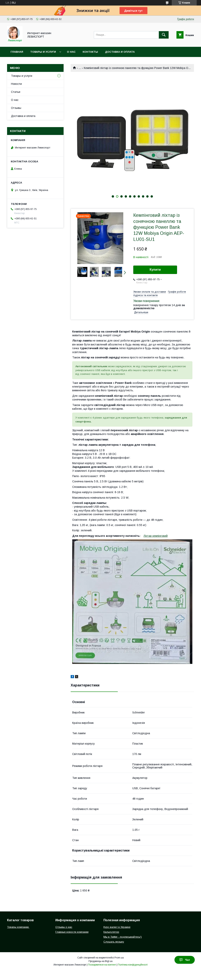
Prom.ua (119, 957)
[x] (76, 677)
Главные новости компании (72, 931)
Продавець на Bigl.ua (100, 961)
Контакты (90, 51)
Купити (155, 269)
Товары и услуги (43, 51)
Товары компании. (18, 927)
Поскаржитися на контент (102, 964)
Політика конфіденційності (133, 964)
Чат (187, 959)
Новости (16, 83)
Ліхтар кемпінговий (155, 535)
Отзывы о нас (63, 927)
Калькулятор (111, 931)
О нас (71, 51)
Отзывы (16, 107)
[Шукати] (164, 35)
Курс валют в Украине (116, 927)
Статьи (15, 91)
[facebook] (72, 677)
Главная (17, 51)
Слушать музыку (113, 941)
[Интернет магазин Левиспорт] (15, 41)
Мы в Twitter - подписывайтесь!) (122, 936)
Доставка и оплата (120, 51)
